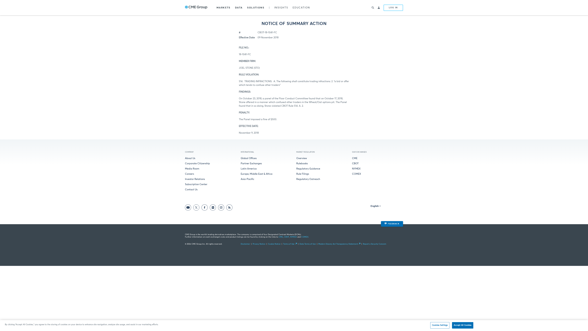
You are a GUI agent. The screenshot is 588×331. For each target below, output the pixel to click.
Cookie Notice (274, 244)
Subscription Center (196, 184)
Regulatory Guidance (308, 168)
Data (239, 7)
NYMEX (356, 168)
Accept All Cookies (462, 325)
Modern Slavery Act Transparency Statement (338, 244)
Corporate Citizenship (197, 163)
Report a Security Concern (374, 244)
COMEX (356, 174)
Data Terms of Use (308, 244)
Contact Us (191, 189)
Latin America (249, 168)
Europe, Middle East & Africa (256, 174)
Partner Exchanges (251, 163)
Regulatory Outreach (308, 179)
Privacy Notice (259, 244)
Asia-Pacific (247, 179)
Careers (189, 174)
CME (354, 158)
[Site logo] (196, 7)
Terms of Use (288, 244)
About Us (190, 158)
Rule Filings (302, 174)
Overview (301, 158)
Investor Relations (195, 179)
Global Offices (249, 158)
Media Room (192, 168)
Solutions (255, 7)
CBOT (355, 163)
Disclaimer (245, 244)
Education (301, 7)
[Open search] (373, 7)
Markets (223, 7)
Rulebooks (302, 163)
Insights (281, 7)
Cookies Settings (440, 325)
